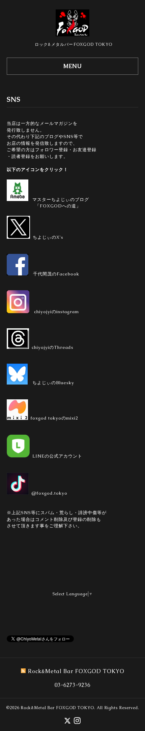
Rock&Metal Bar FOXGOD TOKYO (57, 707)
